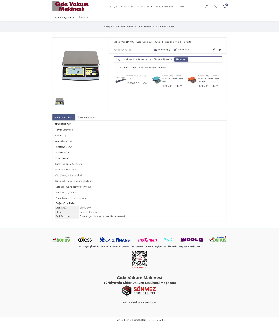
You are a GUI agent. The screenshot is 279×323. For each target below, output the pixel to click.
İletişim (95, 246)
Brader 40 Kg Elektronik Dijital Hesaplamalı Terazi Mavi (172, 78)
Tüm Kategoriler (63, 17)
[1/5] (115, 50)
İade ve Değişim (153, 246)
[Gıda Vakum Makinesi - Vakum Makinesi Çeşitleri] (70, 10)
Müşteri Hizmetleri (111, 246)
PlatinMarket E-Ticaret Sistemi (131, 320)
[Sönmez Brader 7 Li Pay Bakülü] (120, 80)
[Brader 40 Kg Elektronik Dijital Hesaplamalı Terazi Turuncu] (192, 80)
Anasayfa (84, 246)
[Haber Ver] (181, 59)
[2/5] (117, 50)
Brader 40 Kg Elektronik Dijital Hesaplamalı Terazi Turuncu (208, 78)
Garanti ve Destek (133, 246)
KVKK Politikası (192, 246)
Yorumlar (164, 49)
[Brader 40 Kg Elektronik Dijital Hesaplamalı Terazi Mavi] (156, 80)
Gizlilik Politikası (173, 246)
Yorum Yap (183, 49)
